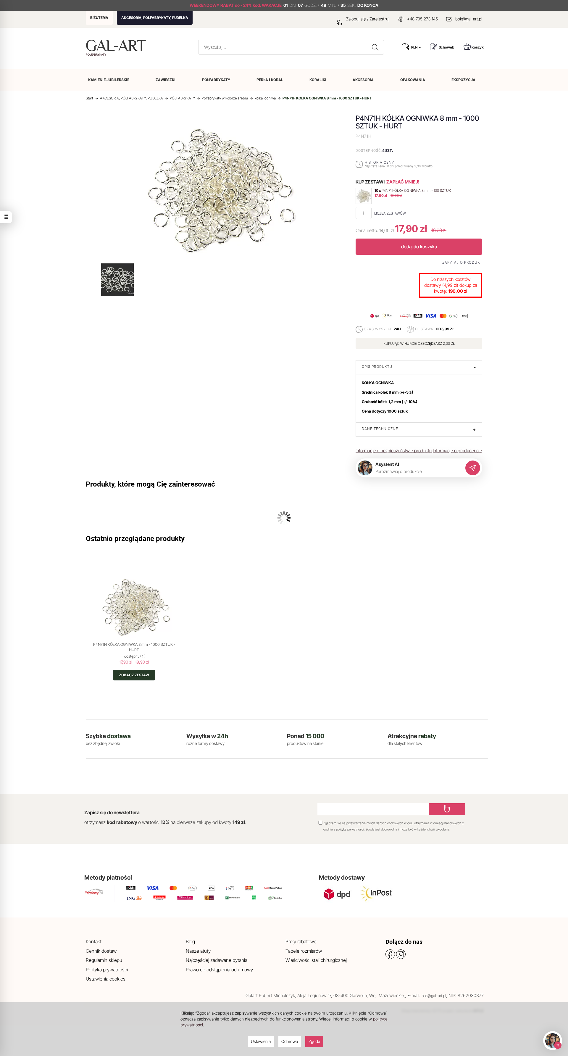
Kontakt (93, 941)
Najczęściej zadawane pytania (216, 960)
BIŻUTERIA (99, 17)
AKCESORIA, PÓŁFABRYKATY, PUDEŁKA (154, 17)
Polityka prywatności (107, 970)
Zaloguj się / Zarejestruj (367, 18)
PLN (414, 47)
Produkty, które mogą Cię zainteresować (150, 484)
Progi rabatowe (301, 941)
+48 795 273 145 (422, 18)
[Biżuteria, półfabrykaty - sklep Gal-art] (117, 45)
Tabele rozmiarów (303, 951)
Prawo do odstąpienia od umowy (219, 970)
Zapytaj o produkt (462, 262)
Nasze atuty (198, 951)
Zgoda (314, 1041)
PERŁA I (269, 80)
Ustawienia (261, 1041)
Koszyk (478, 47)
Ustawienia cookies (105, 979)
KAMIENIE (108, 80)
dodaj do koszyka (419, 246)
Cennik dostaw (101, 951)
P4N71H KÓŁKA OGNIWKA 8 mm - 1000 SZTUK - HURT (134, 647)
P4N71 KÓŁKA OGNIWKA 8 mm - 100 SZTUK (416, 190)
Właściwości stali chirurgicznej (316, 960)
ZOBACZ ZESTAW (134, 675)
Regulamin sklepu (104, 960)
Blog (190, 941)
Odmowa (289, 1041)
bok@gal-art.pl (468, 18)
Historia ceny (379, 162)
